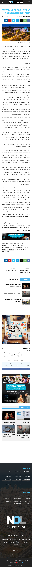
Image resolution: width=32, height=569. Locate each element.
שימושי (19, 496)
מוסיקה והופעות (7, 482)
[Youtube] (12, 555)
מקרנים (12, 247)
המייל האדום (27, 498)
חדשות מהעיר (14, 6)
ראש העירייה (23, 249)
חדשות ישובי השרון (27, 295)
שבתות (7, 251)
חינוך (20, 484)
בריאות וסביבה (12, 432)
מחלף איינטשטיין (5, 247)
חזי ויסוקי (4, 245)
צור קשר (28, 503)
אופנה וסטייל (8, 474)
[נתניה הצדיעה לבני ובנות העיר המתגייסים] (26, 301)
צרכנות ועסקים (17, 482)
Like (28, 368)
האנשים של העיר (7, 479)
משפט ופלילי (18, 479)
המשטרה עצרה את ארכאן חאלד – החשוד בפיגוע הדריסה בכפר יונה (12, 293)
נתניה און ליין (28, 6)
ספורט (28, 482)
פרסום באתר (27, 501)
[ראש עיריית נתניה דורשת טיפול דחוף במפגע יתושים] (8, 429)
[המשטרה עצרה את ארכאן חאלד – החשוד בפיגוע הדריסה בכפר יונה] (26, 294)
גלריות (9, 471)
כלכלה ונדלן (18, 476)
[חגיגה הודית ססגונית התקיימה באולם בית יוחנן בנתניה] (26, 286)
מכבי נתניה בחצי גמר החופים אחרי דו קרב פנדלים (25, 272)
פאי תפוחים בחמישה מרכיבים (10, 271)
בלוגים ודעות (27, 479)
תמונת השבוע (8, 498)
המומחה (9, 496)
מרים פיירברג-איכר (19, 247)
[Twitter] (13, 20)
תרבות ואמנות (27, 418)
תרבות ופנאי (27, 474)
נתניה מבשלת (27, 476)
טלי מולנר (14, 245)
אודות (29, 496)
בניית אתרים (21, 562)
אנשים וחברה (8, 476)
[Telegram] (17, 20)
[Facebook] (28, 20)
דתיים (23, 243)
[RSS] (16, 555)
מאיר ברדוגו (20, 245)
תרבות (12, 251)
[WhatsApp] (25, 20)
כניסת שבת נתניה (17, 501)
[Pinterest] (9, 20)
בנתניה (11, 243)
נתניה (26, 247)
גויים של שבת (17, 243)
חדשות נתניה (21, 6)
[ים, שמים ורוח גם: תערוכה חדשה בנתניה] (23, 415)
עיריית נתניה (11, 249)
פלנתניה (18, 249)
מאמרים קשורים (25, 280)
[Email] (21, 20)
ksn (7, 243)
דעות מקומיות (8, 501)
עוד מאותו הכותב (14, 280)
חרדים (9, 245)
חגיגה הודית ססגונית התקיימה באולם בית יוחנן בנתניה (13, 285)
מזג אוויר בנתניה (17, 498)
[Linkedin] (6, 20)
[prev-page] (3, 308)
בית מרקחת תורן (17, 503)
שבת (3, 251)
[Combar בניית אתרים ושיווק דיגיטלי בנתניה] (16, 329)
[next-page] (5, 308)
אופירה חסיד (25, 16)
